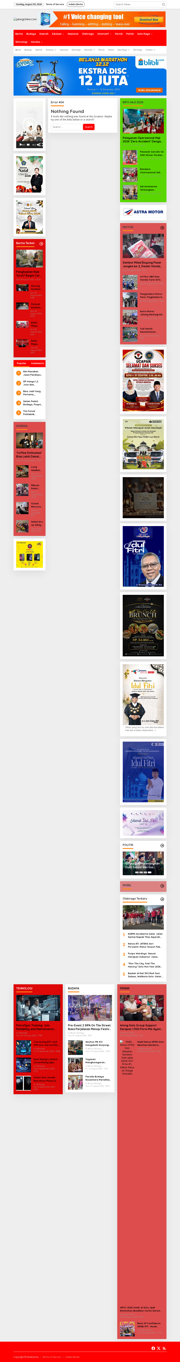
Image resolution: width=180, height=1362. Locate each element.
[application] (29, 124)
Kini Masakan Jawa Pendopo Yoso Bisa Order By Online (32, 373)
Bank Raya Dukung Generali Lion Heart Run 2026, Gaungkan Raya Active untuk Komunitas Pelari (36, 342)
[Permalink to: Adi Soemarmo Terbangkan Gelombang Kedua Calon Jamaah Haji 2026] (130, 192)
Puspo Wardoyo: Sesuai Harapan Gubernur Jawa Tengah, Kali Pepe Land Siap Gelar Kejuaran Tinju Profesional (144, 955)
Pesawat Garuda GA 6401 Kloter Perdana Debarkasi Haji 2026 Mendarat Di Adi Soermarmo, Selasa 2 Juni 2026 (152, 153)
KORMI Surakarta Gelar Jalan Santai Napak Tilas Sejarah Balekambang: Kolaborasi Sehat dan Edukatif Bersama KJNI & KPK (145, 935)
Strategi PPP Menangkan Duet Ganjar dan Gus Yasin (142, 865)
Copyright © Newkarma (26, 1356)
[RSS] (164, 1348)
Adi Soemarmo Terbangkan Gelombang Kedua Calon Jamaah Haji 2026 (151, 188)
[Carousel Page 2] (141, 872)
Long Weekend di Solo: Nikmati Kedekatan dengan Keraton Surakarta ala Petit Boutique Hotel (36, 468)
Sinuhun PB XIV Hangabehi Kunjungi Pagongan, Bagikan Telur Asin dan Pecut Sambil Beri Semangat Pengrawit (98, 1043)
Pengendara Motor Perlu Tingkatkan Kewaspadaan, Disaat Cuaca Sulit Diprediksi (151, 295)
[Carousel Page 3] (145, 872)
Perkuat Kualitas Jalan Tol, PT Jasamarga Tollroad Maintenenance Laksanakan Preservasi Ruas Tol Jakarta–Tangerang (37, 306)
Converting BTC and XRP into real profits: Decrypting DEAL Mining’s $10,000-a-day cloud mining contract (46, 1043)
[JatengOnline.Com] (25, 19)
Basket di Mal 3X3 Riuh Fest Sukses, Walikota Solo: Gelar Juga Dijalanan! (144, 975)
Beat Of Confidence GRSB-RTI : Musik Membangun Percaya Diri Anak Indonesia (149, 1325)
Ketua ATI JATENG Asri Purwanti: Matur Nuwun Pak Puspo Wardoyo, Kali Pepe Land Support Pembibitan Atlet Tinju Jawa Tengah (144, 945)
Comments (37, 363)
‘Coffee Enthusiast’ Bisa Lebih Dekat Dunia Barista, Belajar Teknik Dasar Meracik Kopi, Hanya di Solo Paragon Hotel (29, 454)
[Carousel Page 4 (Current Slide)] (149, 872)
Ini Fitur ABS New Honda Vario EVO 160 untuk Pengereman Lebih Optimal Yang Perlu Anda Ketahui (151, 278)
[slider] (28, 145)
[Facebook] (153, 1348)
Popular (21, 363)
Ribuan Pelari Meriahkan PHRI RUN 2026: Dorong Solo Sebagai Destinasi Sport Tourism (37, 487)
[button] (163, 4)
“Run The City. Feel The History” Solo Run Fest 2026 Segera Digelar (144, 965)
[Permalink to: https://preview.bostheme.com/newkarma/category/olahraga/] (162, 899)
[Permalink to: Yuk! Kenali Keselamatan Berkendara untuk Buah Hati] (130, 334)
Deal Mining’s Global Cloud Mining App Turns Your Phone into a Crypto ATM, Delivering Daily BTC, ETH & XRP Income (46, 1061)
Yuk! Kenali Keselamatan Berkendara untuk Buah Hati (150, 330)
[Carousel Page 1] (137, 872)
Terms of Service (52, 1357)
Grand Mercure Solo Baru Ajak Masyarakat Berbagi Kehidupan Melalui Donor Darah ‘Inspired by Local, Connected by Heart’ (37, 505)
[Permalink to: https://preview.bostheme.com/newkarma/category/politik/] (162, 845)
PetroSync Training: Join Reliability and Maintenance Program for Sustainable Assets (38, 1027)
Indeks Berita (72, 1357)
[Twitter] (158, 1348)
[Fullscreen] (41, 144)
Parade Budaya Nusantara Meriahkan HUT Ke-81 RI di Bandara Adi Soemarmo (98, 1078)
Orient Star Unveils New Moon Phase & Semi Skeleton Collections (45, 1079)
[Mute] (38, 144)
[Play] (20, 144)
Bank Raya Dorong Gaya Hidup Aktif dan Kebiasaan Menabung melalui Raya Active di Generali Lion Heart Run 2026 (36, 324)
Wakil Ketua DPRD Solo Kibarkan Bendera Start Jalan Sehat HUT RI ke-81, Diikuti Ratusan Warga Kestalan (150, 1043)
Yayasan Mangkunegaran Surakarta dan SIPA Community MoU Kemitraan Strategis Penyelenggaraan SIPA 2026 (98, 1061)
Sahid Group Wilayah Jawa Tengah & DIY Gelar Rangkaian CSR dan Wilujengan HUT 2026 (37, 523)
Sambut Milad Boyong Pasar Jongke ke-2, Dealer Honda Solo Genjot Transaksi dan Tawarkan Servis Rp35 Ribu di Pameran (143, 264)
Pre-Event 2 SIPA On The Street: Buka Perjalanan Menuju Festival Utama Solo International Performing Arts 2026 (90, 1027)
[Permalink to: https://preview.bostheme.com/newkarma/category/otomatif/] (162, 228)
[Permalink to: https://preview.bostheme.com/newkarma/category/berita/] (41, 244)
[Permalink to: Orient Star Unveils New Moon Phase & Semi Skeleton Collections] (23, 1083)
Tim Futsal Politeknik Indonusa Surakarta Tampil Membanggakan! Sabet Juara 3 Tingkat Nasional (33, 413)
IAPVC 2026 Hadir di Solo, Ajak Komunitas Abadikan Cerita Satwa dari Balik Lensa (140, 1309)
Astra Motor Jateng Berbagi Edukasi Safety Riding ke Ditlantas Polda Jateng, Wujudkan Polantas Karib (151, 313)
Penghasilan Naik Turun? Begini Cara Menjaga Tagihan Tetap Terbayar (28, 273)
